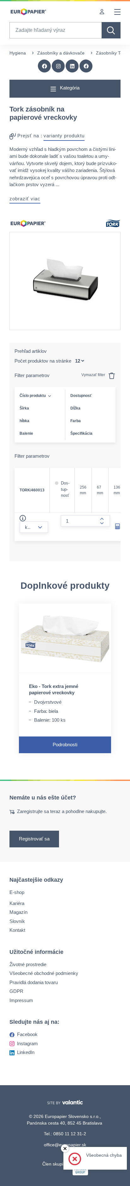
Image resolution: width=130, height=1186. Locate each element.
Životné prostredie (27, 964)
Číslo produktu (33, 395)
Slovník (17, 921)
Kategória (69, 87)
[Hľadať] (111, 30)
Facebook (27, 1034)
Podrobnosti (65, 744)
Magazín (18, 912)
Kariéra (16, 903)
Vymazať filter (93, 375)
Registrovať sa (34, 838)
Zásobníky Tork (111, 52)
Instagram (27, 1043)
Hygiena (17, 52)
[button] (86, 66)
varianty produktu (64, 135)
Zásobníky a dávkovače (61, 52)
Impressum (21, 1000)
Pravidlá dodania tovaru (33, 982)
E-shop (16, 892)
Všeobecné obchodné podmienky (43, 973)
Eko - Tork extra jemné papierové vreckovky (53, 689)
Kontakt (17, 930)
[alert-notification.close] (65, 1148)
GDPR (16, 991)
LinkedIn (25, 1052)
